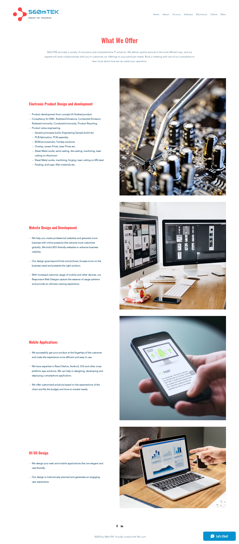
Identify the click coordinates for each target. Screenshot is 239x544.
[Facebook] (117, 526)
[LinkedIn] (122, 526)
